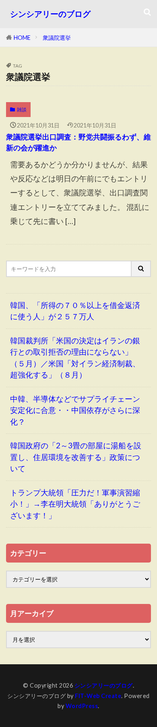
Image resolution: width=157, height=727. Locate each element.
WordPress (82, 705)
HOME (22, 37)
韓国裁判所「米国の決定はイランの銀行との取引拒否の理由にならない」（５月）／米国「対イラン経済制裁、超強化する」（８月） (75, 358)
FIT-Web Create (98, 695)
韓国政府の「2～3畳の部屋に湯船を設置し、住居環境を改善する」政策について (75, 457)
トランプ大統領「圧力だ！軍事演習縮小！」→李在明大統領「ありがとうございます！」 (75, 504)
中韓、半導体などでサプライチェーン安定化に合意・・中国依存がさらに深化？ (75, 410)
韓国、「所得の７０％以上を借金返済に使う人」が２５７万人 (75, 310)
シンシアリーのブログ (50, 14)
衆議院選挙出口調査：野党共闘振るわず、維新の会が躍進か (78, 142)
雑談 (22, 110)
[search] (141, 269)
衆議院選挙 (57, 37)
